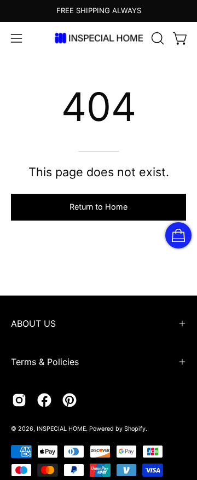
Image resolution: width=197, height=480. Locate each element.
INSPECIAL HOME (61, 428)
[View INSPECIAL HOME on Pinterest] (69, 400)
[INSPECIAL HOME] (98, 38)
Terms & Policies (45, 361)
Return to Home (98, 206)
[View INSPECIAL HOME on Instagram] (19, 400)
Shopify (135, 428)
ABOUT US (33, 323)
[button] (156, 38)
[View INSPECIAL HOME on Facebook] (44, 400)
